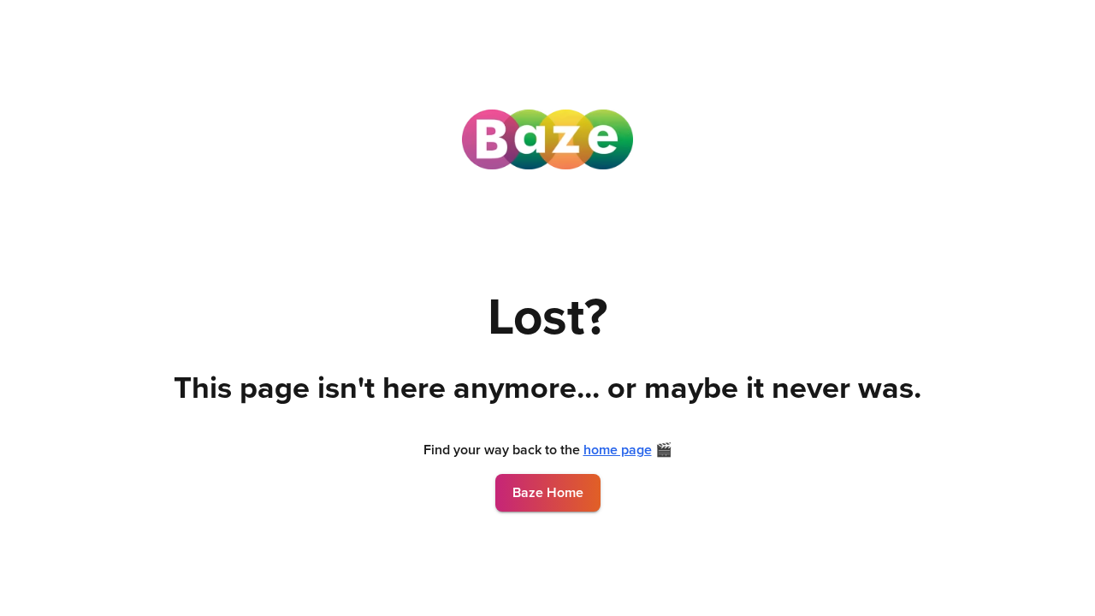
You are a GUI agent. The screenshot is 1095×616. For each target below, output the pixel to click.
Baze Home (547, 492)
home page (617, 450)
